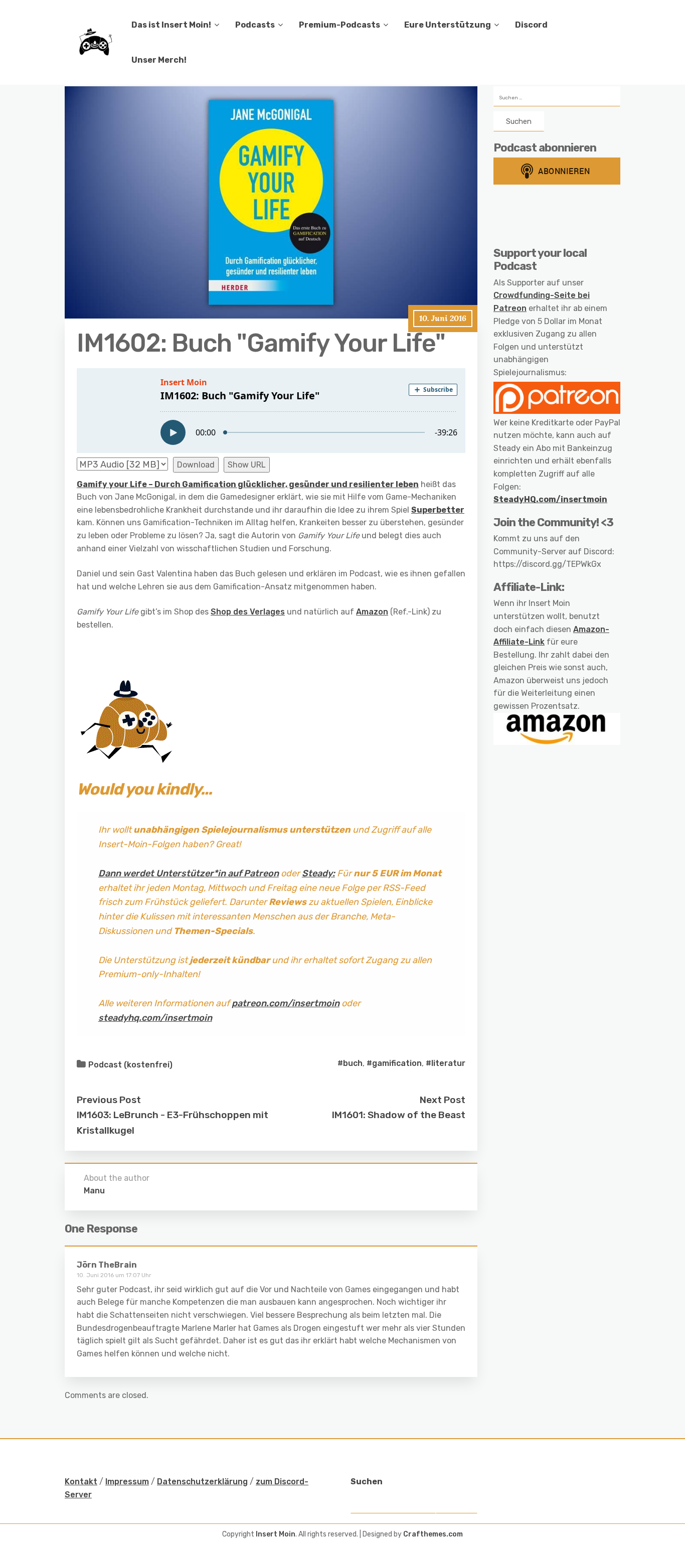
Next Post (442, 1100)
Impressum (127, 1481)
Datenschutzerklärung (202, 1481)
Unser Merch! (159, 60)
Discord (531, 25)
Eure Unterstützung (447, 25)
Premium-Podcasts (339, 25)
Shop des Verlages (248, 611)
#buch (350, 1063)
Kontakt (81, 1481)
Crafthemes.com (433, 1534)
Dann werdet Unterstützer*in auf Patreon (188, 873)
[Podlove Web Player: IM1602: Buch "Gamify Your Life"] (271, 410)
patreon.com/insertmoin (285, 1003)
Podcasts (255, 25)
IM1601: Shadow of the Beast (398, 1115)
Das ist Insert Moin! (171, 25)
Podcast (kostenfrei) (130, 1064)
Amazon (372, 611)
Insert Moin (275, 1534)
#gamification (394, 1063)
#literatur (445, 1063)
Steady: (318, 873)
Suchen (367, 1481)
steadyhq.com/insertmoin (155, 1017)
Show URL (247, 465)
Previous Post (109, 1100)
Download (196, 465)
